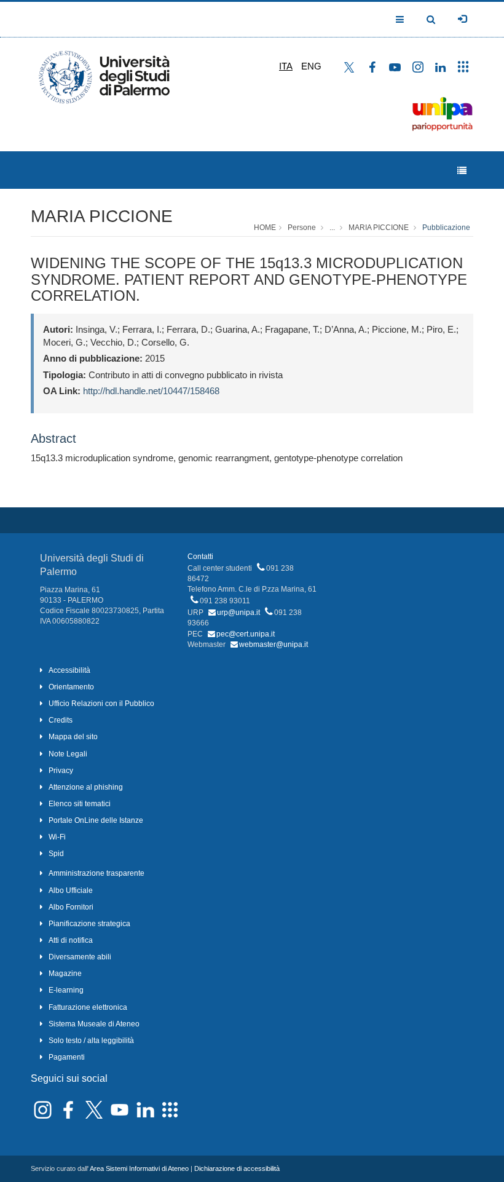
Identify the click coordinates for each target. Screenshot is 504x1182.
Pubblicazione (446, 227)
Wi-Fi (57, 837)
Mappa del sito (73, 736)
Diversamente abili (80, 957)
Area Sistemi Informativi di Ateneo (139, 1168)
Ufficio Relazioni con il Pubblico (101, 703)
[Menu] (462, 170)
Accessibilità (69, 670)
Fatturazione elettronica (88, 1007)
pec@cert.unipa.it (245, 634)
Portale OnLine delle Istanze (96, 820)
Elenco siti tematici (80, 803)
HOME (265, 227)
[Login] (462, 19)
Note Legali (68, 754)
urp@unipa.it (238, 612)
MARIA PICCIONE (102, 216)
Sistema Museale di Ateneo (94, 1024)
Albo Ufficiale (71, 890)
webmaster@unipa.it (273, 644)
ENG (311, 66)
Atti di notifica (71, 940)
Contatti (200, 556)
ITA (286, 66)
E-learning (66, 990)
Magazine (65, 973)
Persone (302, 227)
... (332, 227)
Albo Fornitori (71, 907)
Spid (56, 853)
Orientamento (71, 687)
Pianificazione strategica (89, 923)
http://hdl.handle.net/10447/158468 (151, 391)
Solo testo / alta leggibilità (91, 1040)
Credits (61, 720)
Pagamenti (67, 1057)
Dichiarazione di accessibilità (237, 1168)
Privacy (61, 770)
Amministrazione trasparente (96, 873)
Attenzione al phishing (86, 787)
